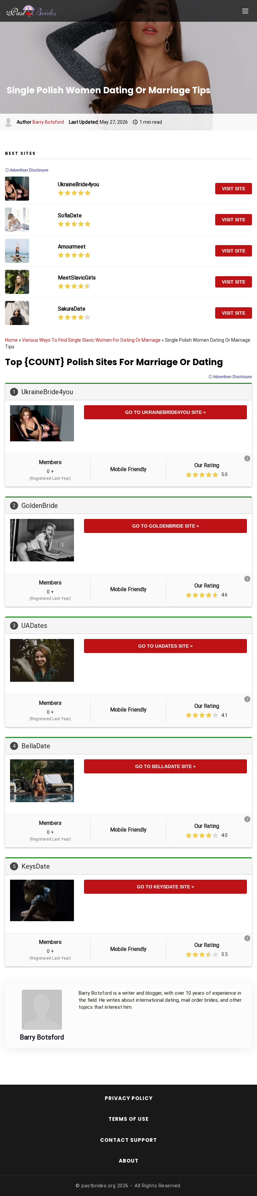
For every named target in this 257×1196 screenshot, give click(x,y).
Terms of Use (128, 1118)
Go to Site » (165, 412)
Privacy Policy (129, 1098)
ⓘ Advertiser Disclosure (230, 376)
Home (11, 340)
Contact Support (128, 1140)
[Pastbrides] (40, 11)
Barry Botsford (48, 122)
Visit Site (233, 188)
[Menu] (245, 11)
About (129, 1160)
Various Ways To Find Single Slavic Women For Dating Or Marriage (91, 340)
